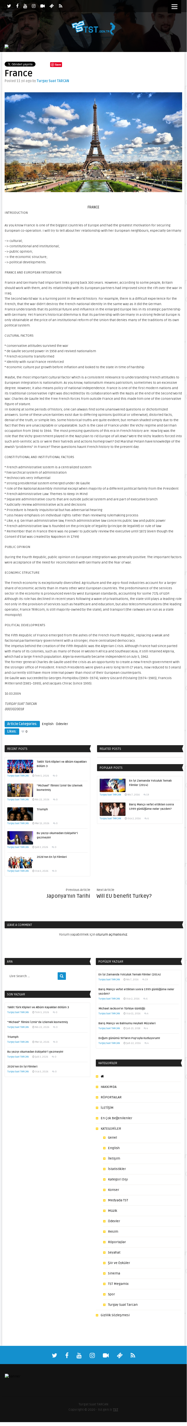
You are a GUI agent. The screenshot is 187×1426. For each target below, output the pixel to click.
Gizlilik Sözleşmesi (115, 1315)
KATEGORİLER (111, 1129)
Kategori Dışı (118, 1179)
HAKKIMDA (108, 1087)
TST (115, 1410)
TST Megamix (118, 1284)
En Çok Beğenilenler (116, 1118)
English (47, 724)
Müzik (112, 1211)
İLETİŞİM (107, 1108)
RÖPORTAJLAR (111, 1097)
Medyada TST (118, 1200)
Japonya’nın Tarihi (68, 896)
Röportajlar (117, 1242)
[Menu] (174, 6)
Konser (113, 1190)
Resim (113, 1232)
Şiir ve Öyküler (119, 1263)
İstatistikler (117, 1169)
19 (147, 794)
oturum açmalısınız (111, 934)
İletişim (114, 1158)
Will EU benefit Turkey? (124, 896)
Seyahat (114, 1252)
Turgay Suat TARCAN (53, 81)
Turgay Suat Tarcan (123, 1305)
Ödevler (62, 724)
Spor (111, 1294)
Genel (112, 1138)
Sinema (114, 1273)
